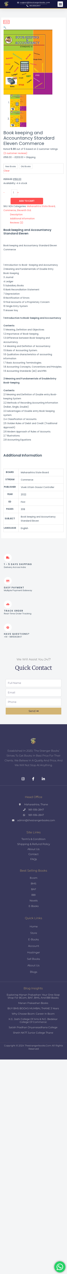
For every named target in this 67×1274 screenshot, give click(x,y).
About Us (33, 849)
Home (34, 926)
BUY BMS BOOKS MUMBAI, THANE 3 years (33, 1008)
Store (33, 933)
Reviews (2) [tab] (16, 222)
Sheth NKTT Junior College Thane (33, 1032)
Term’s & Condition (33, 839)
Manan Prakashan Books (33, 1003)
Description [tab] (16, 214)
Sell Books (33, 958)
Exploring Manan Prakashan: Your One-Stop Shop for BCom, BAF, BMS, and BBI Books (33, 996)
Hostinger (33, 952)
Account (33, 945)
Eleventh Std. (24, 210)
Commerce (9, 210)
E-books (33, 939)
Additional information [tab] (22, 218)
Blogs (33, 971)
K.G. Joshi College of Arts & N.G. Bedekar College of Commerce (33, 1021)
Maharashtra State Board (41, 206)
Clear (7, 170)
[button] (60, 4)
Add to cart (26, 200)
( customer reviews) (15, 153)
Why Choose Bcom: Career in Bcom (33, 1013)
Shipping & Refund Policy (33, 844)
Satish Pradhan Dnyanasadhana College (33, 1027)
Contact (33, 854)
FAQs (33, 859)
